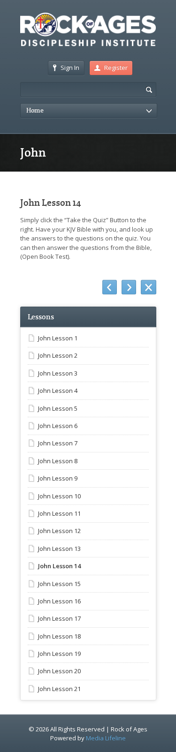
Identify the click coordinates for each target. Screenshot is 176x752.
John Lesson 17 (59, 618)
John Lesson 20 (59, 671)
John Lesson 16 (59, 601)
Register (116, 67)
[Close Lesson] (148, 287)
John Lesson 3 (57, 373)
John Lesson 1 (57, 338)
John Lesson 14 (59, 566)
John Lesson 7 (57, 443)
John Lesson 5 (57, 408)
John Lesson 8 (57, 461)
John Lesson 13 (59, 548)
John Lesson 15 (59, 583)
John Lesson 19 (59, 653)
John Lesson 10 (59, 496)
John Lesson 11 (59, 513)
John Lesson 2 (57, 355)
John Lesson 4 (57, 390)
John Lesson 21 (59, 688)
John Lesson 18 (59, 636)
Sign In (70, 67)
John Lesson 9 (57, 478)
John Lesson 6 (57, 425)
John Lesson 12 (59, 530)
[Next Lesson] (129, 287)
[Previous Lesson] (109, 287)
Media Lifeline (106, 738)
